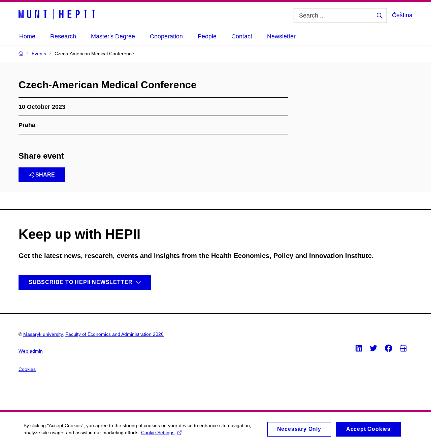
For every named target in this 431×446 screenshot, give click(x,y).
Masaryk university (43, 334)
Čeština (402, 15)
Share (45, 175)
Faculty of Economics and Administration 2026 (114, 334)
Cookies (27, 369)
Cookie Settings (157, 432)
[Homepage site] (57, 14)
